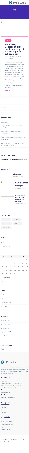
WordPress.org (5, 306)
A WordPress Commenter (9, 160)
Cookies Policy (23, 441)
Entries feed (4, 299)
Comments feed (6, 303)
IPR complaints (14, 439)
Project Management (7, 421)
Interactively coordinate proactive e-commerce (20, 198)
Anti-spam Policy (5, 441)
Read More (8, 90)
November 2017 (5, 328)
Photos (17, 223)
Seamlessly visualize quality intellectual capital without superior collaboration (14, 49)
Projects (6, 227)
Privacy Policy (14, 441)
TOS (23, 439)
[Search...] (26, 107)
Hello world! (4, 122)
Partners (3, 412)
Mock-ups (6, 223)
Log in (2, 295)
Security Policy (5, 439)
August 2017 (4, 336)
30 (11, 274)
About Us (4, 407)
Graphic (16, 219)
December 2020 (6, 321)
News (8, 41)
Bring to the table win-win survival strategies (21, 184)
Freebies (5, 219)
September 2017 (6, 332)
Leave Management (7, 424)
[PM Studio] (17, 2)
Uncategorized (5, 246)
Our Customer (5, 410)
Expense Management (7, 427)
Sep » (3, 282)
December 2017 (5, 324)
